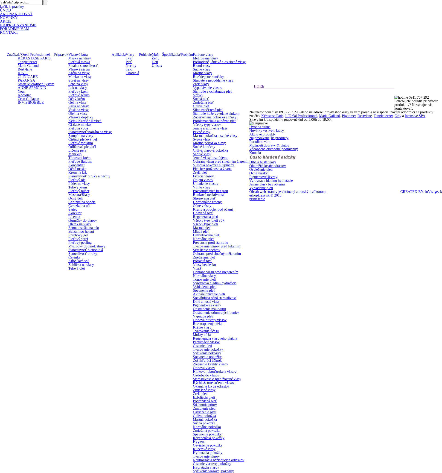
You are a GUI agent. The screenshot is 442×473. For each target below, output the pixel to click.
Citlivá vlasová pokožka (210, 150)
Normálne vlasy (204, 276)
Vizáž (197, 268)
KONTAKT (9, 32)
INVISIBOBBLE (31, 102)
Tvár (129, 58)
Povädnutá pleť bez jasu (210, 191)
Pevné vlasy (201, 132)
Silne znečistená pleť (208, 110)
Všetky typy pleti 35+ (208, 220)
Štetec (72, 209)
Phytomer (349, 116)
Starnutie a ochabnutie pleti (212, 91)
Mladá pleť (201, 231)
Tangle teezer (27, 62)
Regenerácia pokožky (208, 438)
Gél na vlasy (77, 102)
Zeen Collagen (28, 99)
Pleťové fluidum (80, 161)
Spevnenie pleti (204, 290)
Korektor (74, 213)
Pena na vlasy (78, 84)
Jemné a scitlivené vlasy (210, 128)
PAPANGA (26, 80)
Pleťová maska (79, 62)
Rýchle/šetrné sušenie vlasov (214, 383)
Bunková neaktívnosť (208, 195)
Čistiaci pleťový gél (82, 139)
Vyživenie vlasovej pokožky (213, 471)
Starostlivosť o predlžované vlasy (217, 379)
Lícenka (74, 217)
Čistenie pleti (202, 346)
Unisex (157, 66)
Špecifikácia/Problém (177, 54)
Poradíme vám (259, 142)
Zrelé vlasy (201, 84)
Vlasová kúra (78, 54)
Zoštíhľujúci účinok (207, 360)
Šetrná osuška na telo (83, 228)
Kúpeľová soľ (78, 261)
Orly (398, 116)
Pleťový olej (77, 180)
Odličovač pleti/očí (82, 147)
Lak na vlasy (77, 88)
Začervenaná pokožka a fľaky (214, 117)
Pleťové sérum (79, 95)
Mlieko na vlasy (80, 77)
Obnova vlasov (204, 368)
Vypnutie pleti (203, 316)
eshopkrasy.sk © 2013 (265, 195)
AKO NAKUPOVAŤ (16, 14)
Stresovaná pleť (204, 198)
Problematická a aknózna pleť (214, 121)
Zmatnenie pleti (204, 408)
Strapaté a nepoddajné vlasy (213, 80)
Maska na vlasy (79, 58)
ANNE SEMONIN (32, 88)
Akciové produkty (262, 134)
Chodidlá (132, 73)
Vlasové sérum (79, 69)
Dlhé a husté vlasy (206, 301)
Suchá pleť (201, 99)
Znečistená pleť (204, 257)
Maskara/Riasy (79, 195)
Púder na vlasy (79, 183)
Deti (155, 62)
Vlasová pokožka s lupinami (213, 165)
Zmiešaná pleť (203, 102)
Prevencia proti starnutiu (210, 242)
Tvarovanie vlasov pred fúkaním (216, 246)
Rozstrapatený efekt (207, 324)
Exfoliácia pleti (204, 397)
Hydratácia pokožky (207, 453)
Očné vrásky (202, 206)
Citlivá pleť (201, 106)
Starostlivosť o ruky (82, 254)
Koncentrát (76, 165)
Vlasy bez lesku (204, 265)
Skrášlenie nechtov (206, 250)
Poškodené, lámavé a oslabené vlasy (219, 62)
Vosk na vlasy (78, 110)
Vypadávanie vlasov (207, 88)
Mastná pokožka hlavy (209, 143)
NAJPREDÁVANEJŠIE (18, 25)
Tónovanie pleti (204, 279)
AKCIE (6, 21)
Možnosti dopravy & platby (269, 145)
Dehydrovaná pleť (206, 235)
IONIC (23, 73)
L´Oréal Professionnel (34, 54)
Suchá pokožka (204, 423)
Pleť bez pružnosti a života (212, 169)
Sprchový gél (78, 235)
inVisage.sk (433, 192)
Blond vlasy (201, 66)
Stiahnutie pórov (205, 405)
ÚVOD (5, 10)
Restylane (25, 69)
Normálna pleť (203, 239)
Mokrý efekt (202, 335)
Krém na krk (77, 172)
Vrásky (198, 95)
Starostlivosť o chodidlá (85, 250)
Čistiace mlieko (79, 124)
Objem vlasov (203, 180)
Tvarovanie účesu (206, 331)
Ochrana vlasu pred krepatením (215, 272)
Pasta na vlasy (78, 106)
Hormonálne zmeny (207, 202)
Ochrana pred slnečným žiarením (217, 254)
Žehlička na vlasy (81, 265)
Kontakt (255, 153)
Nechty (131, 66)
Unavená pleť (203, 213)
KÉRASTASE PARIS (34, 58)
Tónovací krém (79, 158)
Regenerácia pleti (205, 217)
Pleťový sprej (78, 239)
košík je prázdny (12, 7)
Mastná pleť (201, 228)
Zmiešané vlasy (204, 390)
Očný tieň (75, 198)
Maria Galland (28, 66)
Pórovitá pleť (202, 261)
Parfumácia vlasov (206, 342)
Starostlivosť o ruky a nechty (89, 176)
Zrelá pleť (200, 172)
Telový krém (77, 187)
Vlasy (130, 54)
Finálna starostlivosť (83, 66)
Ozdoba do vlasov (206, 375)
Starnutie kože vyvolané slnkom (216, 113)
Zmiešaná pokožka (206, 430)
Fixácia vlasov (203, 176)
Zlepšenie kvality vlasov (210, 364)
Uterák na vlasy (79, 224)
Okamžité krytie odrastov (211, 386)
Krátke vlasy (202, 327)
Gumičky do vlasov (82, 220)
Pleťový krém (78, 91)
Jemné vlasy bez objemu (210, 158)
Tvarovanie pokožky (208, 349)
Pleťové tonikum (80, 143)
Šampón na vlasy (80, 136)
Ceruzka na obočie (82, 202)
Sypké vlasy (202, 139)
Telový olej (76, 268)
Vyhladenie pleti (204, 287)
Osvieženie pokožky (208, 445)
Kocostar (24, 95)
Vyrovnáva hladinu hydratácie (214, 283)
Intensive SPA (415, 116)
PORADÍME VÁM (14, 29)
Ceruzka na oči (79, 206)
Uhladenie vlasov (205, 183)
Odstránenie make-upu (209, 309)
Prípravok (61, 54)
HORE (259, 86)
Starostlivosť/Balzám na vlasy (90, 132)
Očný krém (76, 99)
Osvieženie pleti (204, 412)
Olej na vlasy (77, 113)
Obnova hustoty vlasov (210, 320)
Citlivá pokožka (204, 416)
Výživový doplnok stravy (86, 246)
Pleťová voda (78, 128)
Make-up (74, 154)
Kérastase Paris (272, 116)
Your (21, 91)
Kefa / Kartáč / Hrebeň (85, 121)
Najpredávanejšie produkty (268, 138)
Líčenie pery (77, 150)
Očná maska (77, 169)
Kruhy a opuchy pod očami (213, 209)
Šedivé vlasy (202, 154)
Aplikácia (119, 54)
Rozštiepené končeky (208, 77)
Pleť (129, 62)
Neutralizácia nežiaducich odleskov (218, 460)
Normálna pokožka (207, 427)
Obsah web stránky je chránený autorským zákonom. (287, 192)
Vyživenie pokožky (207, 353)
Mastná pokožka (205, 419)
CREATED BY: (412, 192)
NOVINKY (9, 18)
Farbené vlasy (203, 54)
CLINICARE (28, 77)
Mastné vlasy (202, 73)
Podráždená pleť (205, 401)
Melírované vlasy (205, 58)
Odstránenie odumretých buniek (216, 312)
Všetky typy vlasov (207, 124)
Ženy (155, 58)
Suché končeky (204, 147)
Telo (129, 69)
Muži (155, 54)
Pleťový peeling (80, 242)
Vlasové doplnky (80, 117)
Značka (12, 54)
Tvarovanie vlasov (206, 456)
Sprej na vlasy (78, 80)
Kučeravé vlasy (204, 449)
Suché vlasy (201, 69)
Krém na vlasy (79, 73)
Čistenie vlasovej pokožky (212, 464)
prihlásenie (257, 199)
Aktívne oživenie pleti (209, 294)
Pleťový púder (78, 191)
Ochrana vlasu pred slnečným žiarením (221, 161)
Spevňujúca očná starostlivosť (214, 298)
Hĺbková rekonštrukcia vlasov (214, 371)
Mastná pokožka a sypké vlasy (215, 136)
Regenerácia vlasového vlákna (215, 338)
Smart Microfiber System (36, 84)
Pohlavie (145, 54)
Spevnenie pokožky (207, 357)
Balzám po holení (81, 231)
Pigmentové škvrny (207, 305)
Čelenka (74, 257)
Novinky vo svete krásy (266, 130)
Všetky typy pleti (205, 224)
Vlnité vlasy (201, 187)
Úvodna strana (259, 127)
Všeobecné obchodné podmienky (273, 149)
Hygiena (199, 442)
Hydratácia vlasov (206, 467)
